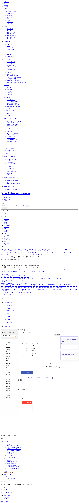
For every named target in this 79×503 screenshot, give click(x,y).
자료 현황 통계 (11, 100)
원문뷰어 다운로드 (9, 148)
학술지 (8, 18)
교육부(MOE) (10, 460)
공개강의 (9, 23)
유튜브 (5, 498)
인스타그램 (7, 497)
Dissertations (10, 162)
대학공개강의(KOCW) (13, 445)
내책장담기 (39, 377)
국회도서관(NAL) (11, 465)
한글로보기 (57, 334)
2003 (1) (8, 395)
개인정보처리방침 (9, 472)
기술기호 (6, 235)
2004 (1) (8, 393)
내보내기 (30, 377)
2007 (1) (8, 386)
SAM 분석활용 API (12, 139)
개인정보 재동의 (8, 474)
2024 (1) (8, 347)
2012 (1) (8, 374)
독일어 (5, 228)
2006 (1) (8, 388)
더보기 (58, 390)
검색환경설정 (10, 56)
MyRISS (6, 5)
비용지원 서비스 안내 (13, 122)
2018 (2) (8, 360)
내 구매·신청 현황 (11, 35)
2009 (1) (8, 381)
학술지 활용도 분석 (12, 103)
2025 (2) (8, 344)
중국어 (5, 222)
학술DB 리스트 (11, 173)
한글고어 (6, 223)
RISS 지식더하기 (11, 63)
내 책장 (9, 30)
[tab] (22, 389)
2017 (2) (8, 363)
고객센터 (6, 6)
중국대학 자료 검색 (12, 125)
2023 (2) (8, 349)
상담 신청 (9, 89)
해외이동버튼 (4, 501)
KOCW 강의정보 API (12, 133)
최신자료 (9, 113)
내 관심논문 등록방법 (13, 75)
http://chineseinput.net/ (6, 257)
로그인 (5, 3)
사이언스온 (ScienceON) (13, 468)
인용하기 (27, 372)
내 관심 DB (10, 38)
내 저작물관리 (11, 33)
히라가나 (6, 219)
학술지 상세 (7, 326)
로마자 (5, 244)
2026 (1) (8, 342)
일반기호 (6, 243)
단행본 (8, 20)
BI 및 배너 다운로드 (12, 66)
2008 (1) (8, 383)
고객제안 (9, 92)
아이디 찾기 (10, 47)
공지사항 (6, 153)
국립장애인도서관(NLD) (13, 462)
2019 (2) (8, 358)
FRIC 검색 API (11, 138)
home (5, 325)
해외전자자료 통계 (9, 186)
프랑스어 (6, 227)
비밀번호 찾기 (11, 49)
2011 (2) (8, 377)
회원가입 (6, 2)
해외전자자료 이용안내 (10, 177)
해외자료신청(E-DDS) (10, 118)
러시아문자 (7, 240)
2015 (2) (8, 367)
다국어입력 (7, 201)
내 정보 (9, 55)
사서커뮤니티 (10, 452)
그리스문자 (7, 225)
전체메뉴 (6, 8)
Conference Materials (12, 163)
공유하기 (48, 377)
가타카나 (6, 220)
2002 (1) (8, 397)
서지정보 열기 (59, 367)
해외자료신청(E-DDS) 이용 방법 (15, 121)
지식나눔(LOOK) (11, 455)
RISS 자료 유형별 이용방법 (14, 77)
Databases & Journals (9, 169)
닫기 (2, 295)
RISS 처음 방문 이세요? (10, 69)
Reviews (9, 165)
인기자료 (9, 115)
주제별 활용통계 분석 (13, 101)
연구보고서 (10, 22)
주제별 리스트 (11, 174)
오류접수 (56, 377)
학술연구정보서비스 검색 (11, 11)
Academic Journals (11, 159)
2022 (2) (8, 351)
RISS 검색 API (11, 131)
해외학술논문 (10, 17)
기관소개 (6, 476)
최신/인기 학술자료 (9, 111)
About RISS (7, 59)
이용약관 (6, 471)
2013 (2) (8, 372)
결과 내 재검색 (6, 210)
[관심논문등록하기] (25, 330)
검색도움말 (7, 199)
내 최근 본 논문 (11, 32)
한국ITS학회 (35, 343)
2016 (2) (8, 365)
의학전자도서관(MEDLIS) (14, 457)
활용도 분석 (22, 389)
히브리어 (6, 230)
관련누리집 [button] (7, 444)
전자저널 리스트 (11, 171)
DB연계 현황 (10, 65)
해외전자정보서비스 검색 (11, 156)
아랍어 (5, 246)
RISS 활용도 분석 (8, 97)
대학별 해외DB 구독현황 (13, 183)
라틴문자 (6, 238)
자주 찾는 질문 (11, 87)
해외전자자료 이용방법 (13, 80)
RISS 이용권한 (11, 74)
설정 (5, 52)
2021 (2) (8, 354)
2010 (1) (8, 379)
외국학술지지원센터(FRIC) (14, 449)
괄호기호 (6, 231)
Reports (9, 166)
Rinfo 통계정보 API (12, 136)
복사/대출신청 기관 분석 (13, 106)
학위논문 (9, 14)
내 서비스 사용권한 (12, 37)
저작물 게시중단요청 (9, 478)
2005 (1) (8, 390)
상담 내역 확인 (11, 91)
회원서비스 (7, 41)
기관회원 (9, 453)
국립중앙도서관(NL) (12, 463)
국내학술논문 (10, 15)
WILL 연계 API (11, 134)
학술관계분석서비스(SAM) (14, 450)
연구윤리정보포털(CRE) (13, 466)
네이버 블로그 (7, 495)
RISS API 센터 (7, 128)
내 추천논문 (10, 29)
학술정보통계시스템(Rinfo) (14, 447)
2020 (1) (8, 356)
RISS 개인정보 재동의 (10, 151)
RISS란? (9, 72)
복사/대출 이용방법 (12, 79)
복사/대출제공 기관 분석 (13, 104)
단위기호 (6, 241)
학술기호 (6, 233)
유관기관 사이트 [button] (8, 458)
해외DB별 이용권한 (12, 182)
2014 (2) (8, 370)
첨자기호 (6, 236)
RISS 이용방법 (11, 62)
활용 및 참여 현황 (11, 141)
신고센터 (9, 94)
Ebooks (8, 160)
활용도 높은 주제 (11, 108)
